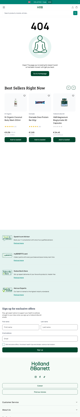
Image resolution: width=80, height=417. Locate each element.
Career (40, 386)
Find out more (19, 243)
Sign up (40, 350)
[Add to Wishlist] (24, 95)
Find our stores (40, 392)
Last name (44, 322)
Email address (6, 333)
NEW (49, 2)
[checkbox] (3, 344)
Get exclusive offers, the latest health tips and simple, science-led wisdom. (30, 344)
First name (5, 322)
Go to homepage (40, 73)
